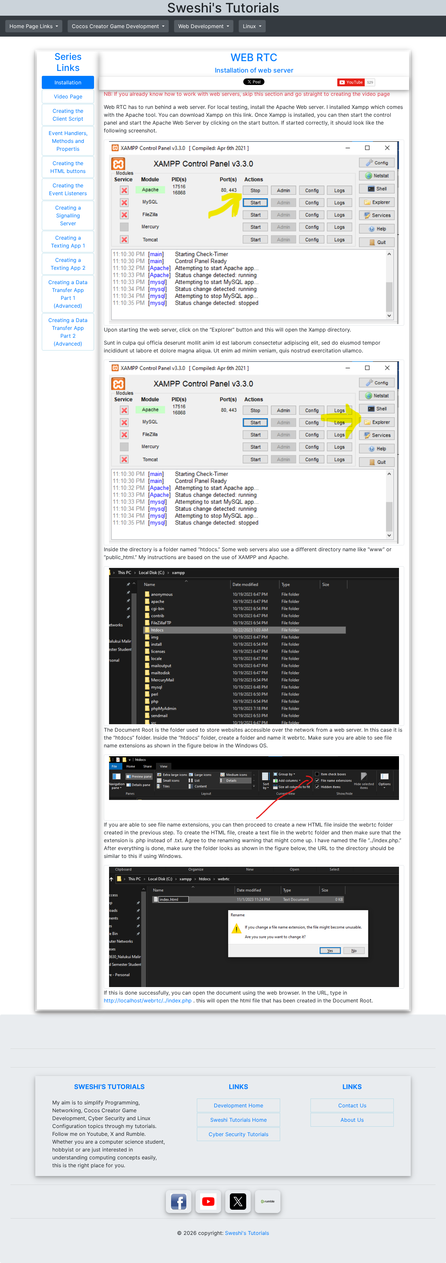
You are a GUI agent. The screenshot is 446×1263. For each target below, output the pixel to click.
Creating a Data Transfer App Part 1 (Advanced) (68, 294)
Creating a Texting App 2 (68, 264)
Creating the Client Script (68, 115)
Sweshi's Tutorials (247, 1233)
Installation (68, 82)
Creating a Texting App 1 (68, 241)
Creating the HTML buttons (68, 167)
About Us (352, 1120)
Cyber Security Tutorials (238, 1134)
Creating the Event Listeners (68, 189)
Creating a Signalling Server (68, 215)
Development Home (238, 1105)
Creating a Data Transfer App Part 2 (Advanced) (68, 332)
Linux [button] (250, 26)
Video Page (68, 96)
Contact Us (352, 1105)
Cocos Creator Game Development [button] (116, 26)
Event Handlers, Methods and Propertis (68, 141)
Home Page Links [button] (31, 26)
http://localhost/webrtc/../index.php (148, 1000)
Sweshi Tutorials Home (238, 1120)
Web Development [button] (201, 26)
